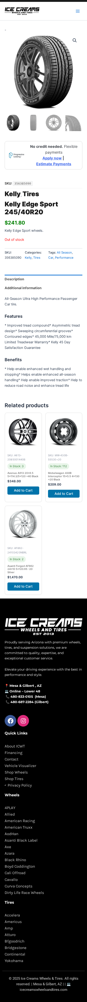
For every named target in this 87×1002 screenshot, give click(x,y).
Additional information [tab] (23, 288)
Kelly (13, 194)
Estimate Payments (53, 164)
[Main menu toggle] (77, 11)
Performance (64, 257)
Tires (31, 194)
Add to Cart (23, 490)
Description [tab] (14, 279)
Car (50, 257)
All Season (64, 252)
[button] (75, 40)
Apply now (52, 158)
